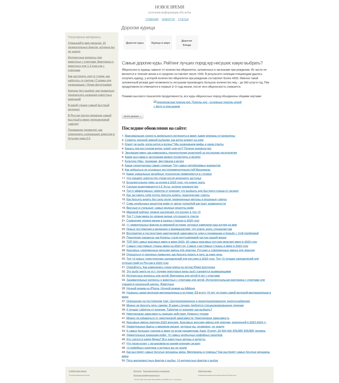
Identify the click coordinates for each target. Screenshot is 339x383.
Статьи (183, 18)
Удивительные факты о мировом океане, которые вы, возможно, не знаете (175, 326)
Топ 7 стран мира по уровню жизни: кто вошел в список (162, 216)
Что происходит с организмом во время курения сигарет (163, 343)
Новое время (169, 7)
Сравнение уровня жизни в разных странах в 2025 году (162, 220)
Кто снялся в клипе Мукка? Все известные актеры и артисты (166, 339)
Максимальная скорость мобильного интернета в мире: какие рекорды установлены (180, 136)
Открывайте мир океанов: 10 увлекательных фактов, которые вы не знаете (91, 47)
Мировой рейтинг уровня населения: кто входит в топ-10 (163, 212)
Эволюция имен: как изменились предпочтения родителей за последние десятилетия (181, 153)
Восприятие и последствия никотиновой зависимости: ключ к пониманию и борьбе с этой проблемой (192, 233)
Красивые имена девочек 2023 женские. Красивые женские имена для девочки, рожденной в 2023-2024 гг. (196, 322)
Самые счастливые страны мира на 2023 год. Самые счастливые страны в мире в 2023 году (187, 246)
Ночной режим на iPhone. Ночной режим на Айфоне (160, 288)
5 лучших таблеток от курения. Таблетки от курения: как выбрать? (169, 309)
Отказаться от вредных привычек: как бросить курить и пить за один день (174, 254)
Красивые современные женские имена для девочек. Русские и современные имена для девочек (190, 250)
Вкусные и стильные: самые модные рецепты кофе (160, 208)
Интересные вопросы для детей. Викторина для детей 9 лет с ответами (173, 275)
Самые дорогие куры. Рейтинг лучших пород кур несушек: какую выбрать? (192, 63)
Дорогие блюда (187, 42)
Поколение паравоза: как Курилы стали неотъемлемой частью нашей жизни (176, 237)
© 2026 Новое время (77, 371)
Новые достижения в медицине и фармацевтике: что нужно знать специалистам (179, 229)
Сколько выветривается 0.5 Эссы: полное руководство (162, 186)
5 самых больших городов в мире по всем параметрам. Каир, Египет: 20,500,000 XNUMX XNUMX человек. (196, 331)
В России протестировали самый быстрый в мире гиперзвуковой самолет (89, 119)
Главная (152, 18)
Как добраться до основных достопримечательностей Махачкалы (167, 169)
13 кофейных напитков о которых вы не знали (156, 348)
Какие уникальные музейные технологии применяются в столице (169, 174)
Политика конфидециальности (146, 375)
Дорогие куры (135, 42)
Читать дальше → (132, 116)
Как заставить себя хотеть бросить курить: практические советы (168, 195)
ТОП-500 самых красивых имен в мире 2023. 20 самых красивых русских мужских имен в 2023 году (191, 242)
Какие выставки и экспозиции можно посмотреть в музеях (163, 157)
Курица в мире (160, 42)
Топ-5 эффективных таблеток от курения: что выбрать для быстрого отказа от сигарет (182, 191)
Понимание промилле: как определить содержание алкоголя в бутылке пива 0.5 (91, 134)
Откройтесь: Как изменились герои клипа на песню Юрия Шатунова (170, 267)
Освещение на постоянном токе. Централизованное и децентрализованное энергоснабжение (188, 301)
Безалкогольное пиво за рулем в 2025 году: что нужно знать (165, 182)
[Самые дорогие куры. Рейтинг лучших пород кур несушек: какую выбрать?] (198, 104)
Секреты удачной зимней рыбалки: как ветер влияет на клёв (164, 140)
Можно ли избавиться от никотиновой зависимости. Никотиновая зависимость (177, 318)
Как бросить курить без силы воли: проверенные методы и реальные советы (176, 199)
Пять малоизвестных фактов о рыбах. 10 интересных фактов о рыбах (172, 360)
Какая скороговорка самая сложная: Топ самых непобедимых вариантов (173, 165)
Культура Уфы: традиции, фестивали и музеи (154, 161)
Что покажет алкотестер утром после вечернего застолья (163, 178)
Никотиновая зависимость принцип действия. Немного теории (167, 314)
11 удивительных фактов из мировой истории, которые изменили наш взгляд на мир (181, 225)
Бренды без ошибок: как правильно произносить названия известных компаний (91, 95)
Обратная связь (205, 371)
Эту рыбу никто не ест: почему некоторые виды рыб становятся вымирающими (178, 271)
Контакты (137, 371)
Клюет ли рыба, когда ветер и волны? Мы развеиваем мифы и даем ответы (174, 144)
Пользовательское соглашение (156, 371)
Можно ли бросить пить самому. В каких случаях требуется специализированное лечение (185, 305)
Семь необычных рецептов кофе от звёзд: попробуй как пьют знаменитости (176, 203)
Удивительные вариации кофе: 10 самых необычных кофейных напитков (174, 335)
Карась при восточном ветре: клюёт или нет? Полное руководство (168, 148)
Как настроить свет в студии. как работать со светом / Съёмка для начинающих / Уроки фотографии (90, 80)
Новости (168, 18)
